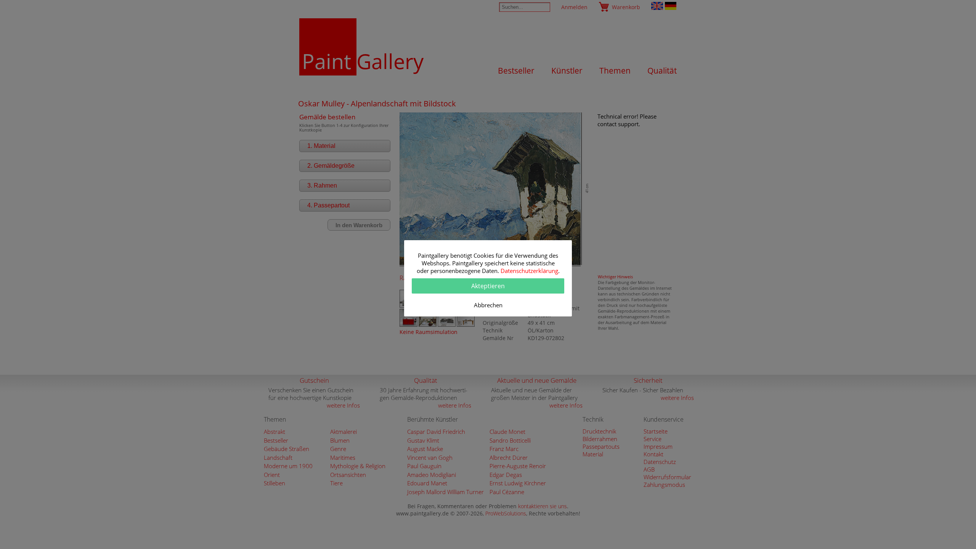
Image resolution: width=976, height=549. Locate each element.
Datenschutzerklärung (529, 270)
